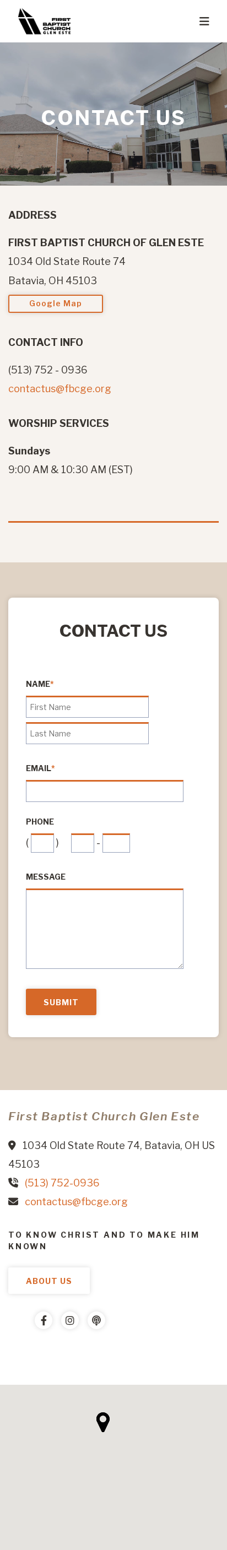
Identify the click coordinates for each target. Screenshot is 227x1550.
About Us (49, 1281)
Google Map (55, 303)
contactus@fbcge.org (59, 388)
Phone (40, 821)
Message (46, 876)
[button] (102, 1422)
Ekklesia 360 (30, 1353)
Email (40, 768)
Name (40, 684)
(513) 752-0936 (62, 1183)
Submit (61, 1002)
